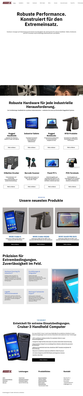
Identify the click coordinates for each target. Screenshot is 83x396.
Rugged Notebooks (42, 381)
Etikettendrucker (42, 384)
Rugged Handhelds (42, 378)
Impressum (5, 381)
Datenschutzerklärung (7, 379)
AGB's (4, 378)
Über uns (4, 382)
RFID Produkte (41, 382)
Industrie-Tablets (42, 379)
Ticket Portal (21, 378)
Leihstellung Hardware (23, 379)
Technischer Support (23, 381)
